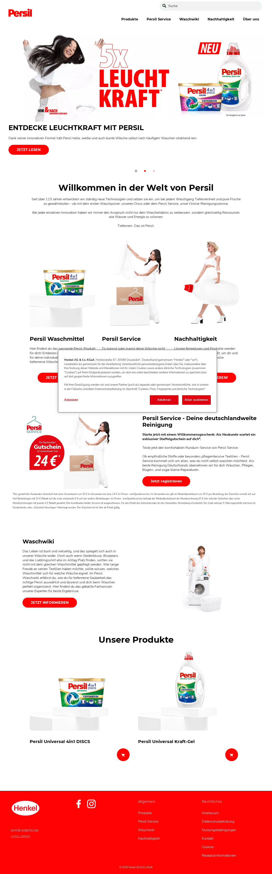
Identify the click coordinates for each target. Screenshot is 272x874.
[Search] (165, 6)
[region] (137, 381)
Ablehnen (164, 400)
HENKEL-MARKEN (20, 836)
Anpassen (71, 400)
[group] (136, 104)
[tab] (145, 171)
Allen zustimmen (196, 400)
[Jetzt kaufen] (123, 754)
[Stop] (136, 171)
